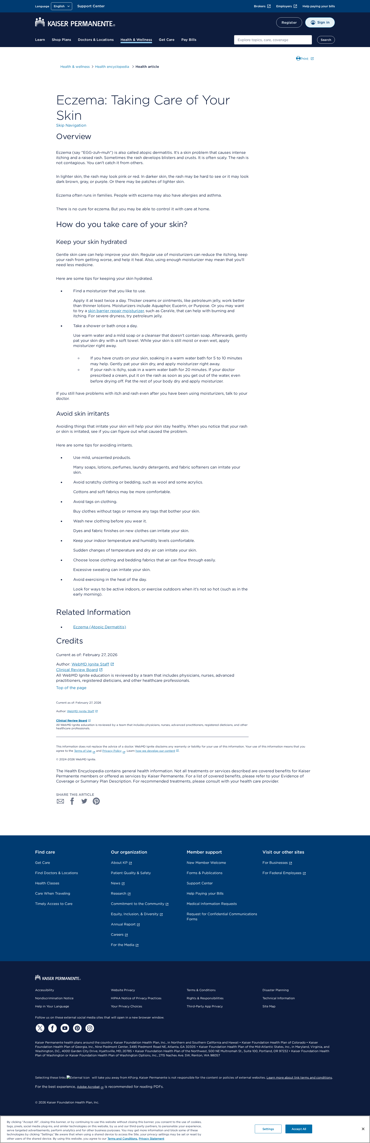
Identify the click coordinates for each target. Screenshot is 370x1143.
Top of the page (71, 687)
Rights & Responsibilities (205, 998)
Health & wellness (75, 67)
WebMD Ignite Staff (80, 711)
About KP (119, 863)
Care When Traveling (52, 893)
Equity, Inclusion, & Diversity (134, 914)
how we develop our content (155, 750)
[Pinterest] (76, 1028)
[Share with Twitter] (84, 801)
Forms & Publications (204, 873)
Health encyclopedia (112, 67)
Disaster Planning (276, 990)
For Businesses (275, 863)
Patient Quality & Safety (131, 873)
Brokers (260, 6)
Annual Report (123, 924)
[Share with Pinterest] (96, 801)
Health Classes (47, 883)
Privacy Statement (151, 1138)
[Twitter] (39, 1028)
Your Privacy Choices (126, 1006)
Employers (284, 6)
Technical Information (279, 998)
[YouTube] (64, 1028)
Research (118, 893)
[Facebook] (52, 1028)
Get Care (167, 40)
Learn (40, 40)
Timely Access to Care (53, 904)
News (115, 883)
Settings (268, 1129)
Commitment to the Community (137, 904)
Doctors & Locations (96, 40)
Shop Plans (61, 40)
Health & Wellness (136, 40)
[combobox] (273, 39)
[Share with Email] (60, 801)
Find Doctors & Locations (56, 873)
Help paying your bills (319, 6)
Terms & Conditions (201, 990)
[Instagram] (89, 1028)
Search (326, 40)
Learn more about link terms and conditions (299, 1077)
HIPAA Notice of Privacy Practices (136, 998)
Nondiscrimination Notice (54, 998)
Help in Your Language (52, 1006)
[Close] (363, 1129)
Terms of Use (83, 750)
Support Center (91, 6)
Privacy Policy (112, 750)
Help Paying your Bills (205, 893)
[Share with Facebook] (72, 801)
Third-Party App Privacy (205, 1006)
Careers (117, 934)
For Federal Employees (282, 873)
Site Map (269, 1006)
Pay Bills (188, 40)
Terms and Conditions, (122, 1138)
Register (289, 23)
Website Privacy (123, 990)
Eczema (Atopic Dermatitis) (99, 627)
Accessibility (44, 990)
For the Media (122, 945)
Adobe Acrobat (88, 1086)
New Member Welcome (206, 863)
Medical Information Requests (212, 904)
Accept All (299, 1129)
